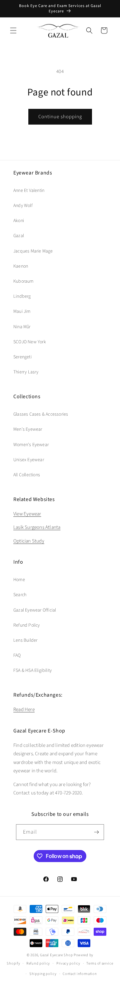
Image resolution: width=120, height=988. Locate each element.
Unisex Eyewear (28, 459)
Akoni (18, 220)
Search (19, 594)
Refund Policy (26, 625)
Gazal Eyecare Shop (56, 955)
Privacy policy (68, 963)
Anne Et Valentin (28, 190)
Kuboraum (23, 281)
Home (19, 579)
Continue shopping (60, 116)
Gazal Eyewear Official (34, 610)
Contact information (80, 973)
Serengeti (22, 357)
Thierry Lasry (26, 372)
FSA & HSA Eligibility (32, 670)
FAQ (17, 655)
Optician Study (28, 541)
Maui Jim (22, 311)
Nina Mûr (22, 327)
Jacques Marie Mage (33, 251)
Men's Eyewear (27, 429)
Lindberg (22, 296)
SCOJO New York (29, 342)
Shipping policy (43, 973)
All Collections (26, 475)
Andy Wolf (23, 205)
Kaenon (20, 266)
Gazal (18, 235)
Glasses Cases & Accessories (40, 414)
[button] (13, 30)
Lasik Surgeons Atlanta (36, 527)
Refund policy (38, 963)
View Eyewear (27, 513)
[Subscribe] (96, 832)
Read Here (24, 709)
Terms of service (99, 963)
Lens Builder (25, 640)
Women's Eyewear (31, 444)
